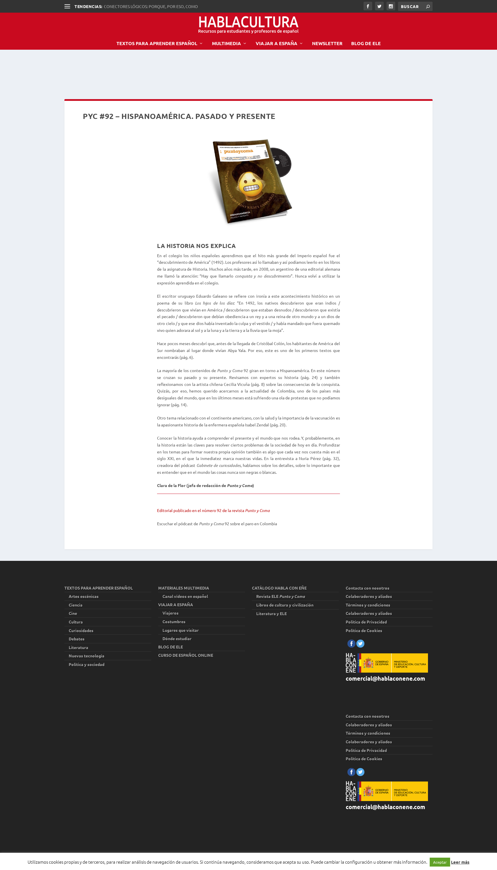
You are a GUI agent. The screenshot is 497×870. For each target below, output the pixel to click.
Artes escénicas (84, 596)
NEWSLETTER (327, 43)
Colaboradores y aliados (369, 596)
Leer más (460, 862)
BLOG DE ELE (366, 43)
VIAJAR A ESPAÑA (276, 43)
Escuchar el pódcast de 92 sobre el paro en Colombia (217, 523)
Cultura (76, 621)
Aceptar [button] (440, 862)
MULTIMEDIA (226, 43)
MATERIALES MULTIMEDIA (183, 587)
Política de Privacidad (366, 621)
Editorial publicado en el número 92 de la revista (213, 510)
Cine (73, 613)
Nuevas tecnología (86, 655)
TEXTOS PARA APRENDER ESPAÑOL (156, 43)
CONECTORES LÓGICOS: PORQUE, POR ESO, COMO (151, 6)
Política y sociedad (86, 664)
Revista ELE (280, 596)
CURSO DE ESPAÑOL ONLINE (185, 655)
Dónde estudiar (177, 638)
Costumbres (174, 621)
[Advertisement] (169, 73)
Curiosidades (81, 630)
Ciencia (76, 604)
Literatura (78, 647)
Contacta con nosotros (367, 587)
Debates (77, 638)
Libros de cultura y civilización (285, 604)
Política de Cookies (364, 630)
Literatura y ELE (271, 613)
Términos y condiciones (368, 604)
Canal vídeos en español (185, 596)
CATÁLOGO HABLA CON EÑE (279, 587)
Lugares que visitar (181, 630)
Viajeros (171, 612)
